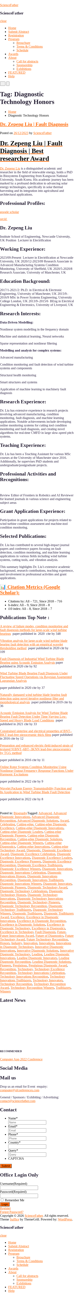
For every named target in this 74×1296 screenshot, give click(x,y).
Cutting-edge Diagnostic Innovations (40, 828)
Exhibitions (23, 69)
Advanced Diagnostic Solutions (37, 820)
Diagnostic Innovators (57, 883)
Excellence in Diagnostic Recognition (41, 921)
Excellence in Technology (17, 932)
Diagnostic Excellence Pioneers (20, 861)
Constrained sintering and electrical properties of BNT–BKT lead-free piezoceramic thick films (36, 733)
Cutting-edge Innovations (33, 846)
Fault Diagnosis (45, 932)
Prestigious (20, 965)
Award (64, 820)
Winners (5, 991)
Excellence (17, 917)
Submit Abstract (18, 31)
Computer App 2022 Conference (21, 1059)
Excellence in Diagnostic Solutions (22, 924)
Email (12, 1126)
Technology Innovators (48, 980)
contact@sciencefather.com (17, 1101)
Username (13, 1183)
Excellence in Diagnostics (48, 928)
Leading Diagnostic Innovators (37, 958)
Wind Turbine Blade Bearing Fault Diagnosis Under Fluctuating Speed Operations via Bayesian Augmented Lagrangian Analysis (36, 677)
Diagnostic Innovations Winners (21, 883)
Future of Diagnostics (50, 935)
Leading (37, 954)
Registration (16, 35)
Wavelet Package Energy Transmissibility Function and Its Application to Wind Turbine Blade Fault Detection (36, 790)
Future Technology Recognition (47, 939)
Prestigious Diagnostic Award (48, 965)
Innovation (30, 943)
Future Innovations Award (17, 935)
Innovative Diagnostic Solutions (37, 950)
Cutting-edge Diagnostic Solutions (39, 839)
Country (14, 1142)
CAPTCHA (16, 1158)
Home (12, 28)
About (12, 57)
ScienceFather (9, 5)
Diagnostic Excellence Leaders (52, 857)
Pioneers (5, 965)
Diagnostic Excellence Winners (20, 869)
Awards (13, 54)
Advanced (45, 813)
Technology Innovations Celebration (41, 973)
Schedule (22, 50)
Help (11, 76)
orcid (3, 219)
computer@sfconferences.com (19, 1090)
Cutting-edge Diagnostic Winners (21, 843)
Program (13, 39)
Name (13, 1118)
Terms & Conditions (29, 46)
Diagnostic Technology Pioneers (38, 902)
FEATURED (16, 72)
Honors (5, 943)
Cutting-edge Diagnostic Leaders (21, 831)
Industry (16, 943)
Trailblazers (63, 987)
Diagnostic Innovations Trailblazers (40, 880)
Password (13, 1191)
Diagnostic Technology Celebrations (23, 891)
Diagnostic (33, 850)
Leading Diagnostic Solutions (51, 961)
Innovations (46, 943)
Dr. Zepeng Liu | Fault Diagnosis (34, 124)
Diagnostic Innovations (57, 869)
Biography (20, 813)
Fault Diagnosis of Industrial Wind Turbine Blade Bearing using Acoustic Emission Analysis (32, 660)
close (3, 21)
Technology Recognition (16, 984)
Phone (13, 1134)
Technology (25, 969)
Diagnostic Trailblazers (27, 913)
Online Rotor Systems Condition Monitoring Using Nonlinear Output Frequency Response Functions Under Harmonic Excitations (36, 770)
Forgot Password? (11, 1212)
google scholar (9, 212)
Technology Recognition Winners (32, 987)
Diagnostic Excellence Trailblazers (39, 865)
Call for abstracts (27, 61)
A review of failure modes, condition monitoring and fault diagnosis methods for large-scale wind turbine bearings (34, 629)
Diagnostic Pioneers (13, 887)
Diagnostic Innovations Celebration (23, 872)
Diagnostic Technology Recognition (23, 906)
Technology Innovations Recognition (24, 976)
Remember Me (14, 1200)
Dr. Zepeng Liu (10, 168)
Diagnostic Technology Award (47, 887)
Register (5, 1208)
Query (13, 1150)
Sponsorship (24, 65)
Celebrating (7, 824)
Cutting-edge (25, 824)
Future (61, 932)
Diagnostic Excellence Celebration (32, 854)
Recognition (8, 969)
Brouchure (23, 43)
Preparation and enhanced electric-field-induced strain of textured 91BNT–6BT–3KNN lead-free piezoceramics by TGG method (36, 749)
